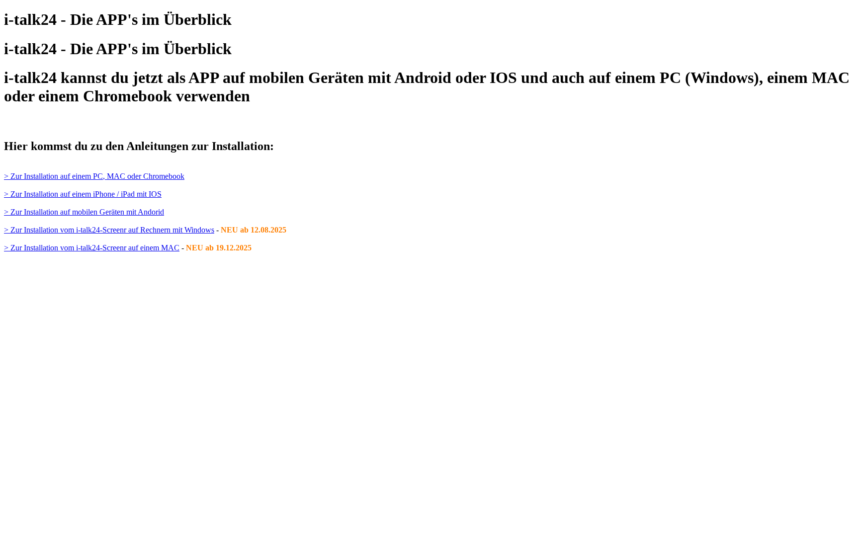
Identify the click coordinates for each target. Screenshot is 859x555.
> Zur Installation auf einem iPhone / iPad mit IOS (83, 194)
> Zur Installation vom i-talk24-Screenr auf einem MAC (91, 247)
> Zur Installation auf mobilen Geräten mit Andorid (84, 212)
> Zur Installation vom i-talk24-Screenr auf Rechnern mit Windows (109, 230)
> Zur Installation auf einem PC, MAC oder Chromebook (94, 176)
